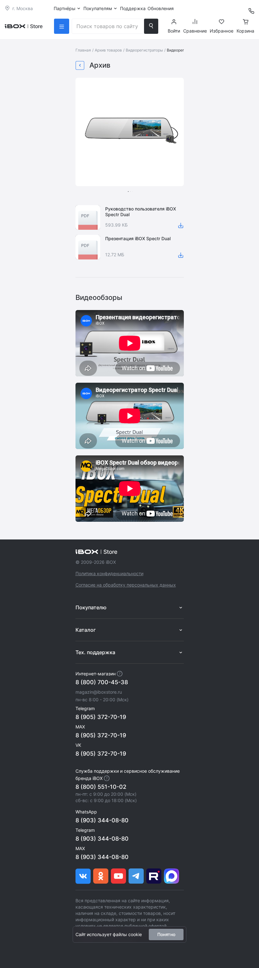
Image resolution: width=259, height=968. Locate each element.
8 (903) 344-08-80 (102, 820)
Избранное (221, 30)
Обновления (161, 8)
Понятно (166, 934)
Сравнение (195, 30)
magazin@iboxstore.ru (98, 692)
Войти (174, 30)
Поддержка (133, 8)
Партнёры (64, 8)
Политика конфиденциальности (109, 573)
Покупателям (97, 8)
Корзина (245, 30)
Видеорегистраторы (144, 50)
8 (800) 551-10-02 (100, 786)
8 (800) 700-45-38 (101, 682)
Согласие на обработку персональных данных (125, 584)
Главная (83, 50)
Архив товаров (108, 50)
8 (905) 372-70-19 (100, 717)
